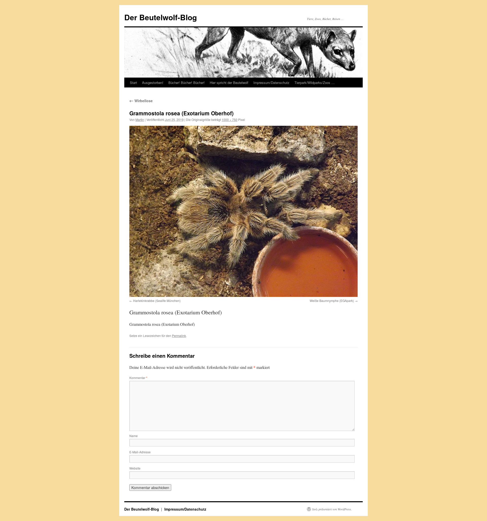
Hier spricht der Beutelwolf (229, 82)
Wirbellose (141, 100)
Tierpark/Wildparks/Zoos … (314, 82)
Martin (139, 119)
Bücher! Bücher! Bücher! (186, 82)
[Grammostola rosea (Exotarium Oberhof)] (243, 211)
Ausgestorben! (152, 82)
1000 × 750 (229, 119)
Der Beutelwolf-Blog (160, 17)
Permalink (179, 335)
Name (133, 436)
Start (133, 82)
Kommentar (138, 377)
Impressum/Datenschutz (271, 82)
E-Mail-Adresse (140, 452)
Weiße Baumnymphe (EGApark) (332, 300)
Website (135, 468)
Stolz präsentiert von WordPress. (332, 509)
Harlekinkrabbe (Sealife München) (157, 300)
